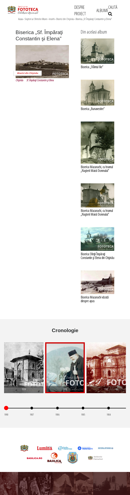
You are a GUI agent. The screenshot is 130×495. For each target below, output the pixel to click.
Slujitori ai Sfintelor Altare (36, 19)
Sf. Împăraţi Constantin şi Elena (40, 80)
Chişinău (19, 80)
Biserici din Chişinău (65, 19)
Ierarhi (52, 19)
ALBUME (102, 10)
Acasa (20, 19)
